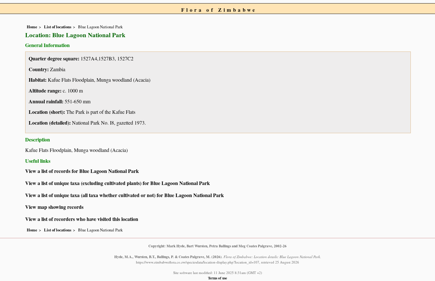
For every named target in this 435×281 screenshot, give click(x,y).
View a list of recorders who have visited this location (81, 219)
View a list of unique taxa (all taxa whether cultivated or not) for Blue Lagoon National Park (124, 195)
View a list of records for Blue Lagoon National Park (82, 171)
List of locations (57, 27)
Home (32, 27)
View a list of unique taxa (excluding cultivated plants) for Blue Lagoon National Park (117, 183)
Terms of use (217, 278)
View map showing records (54, 206)
